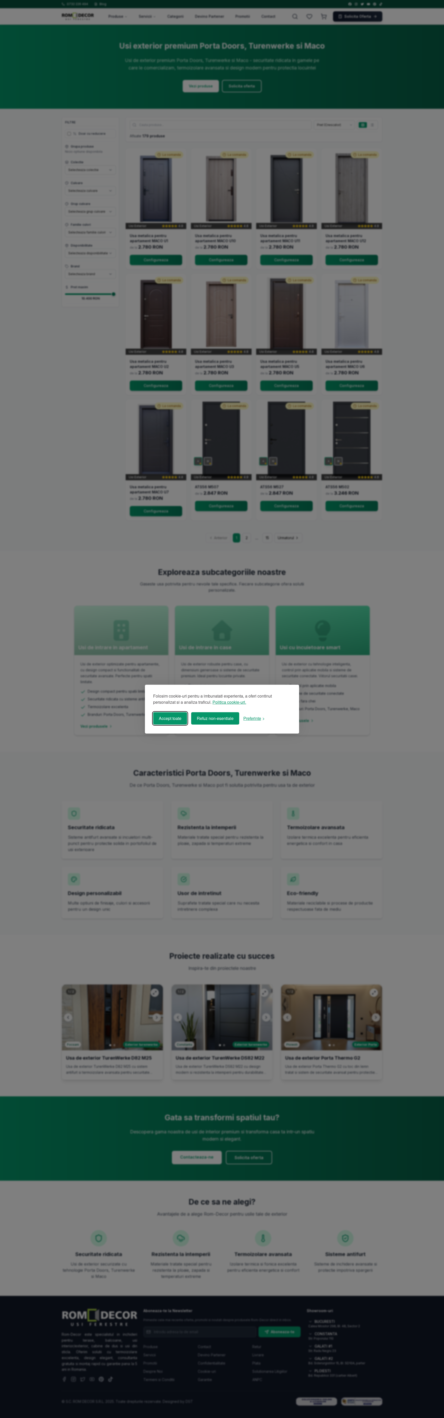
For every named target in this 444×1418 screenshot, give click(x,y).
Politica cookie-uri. (229, 702)
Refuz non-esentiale (215, 718)
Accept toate (170, 718)
